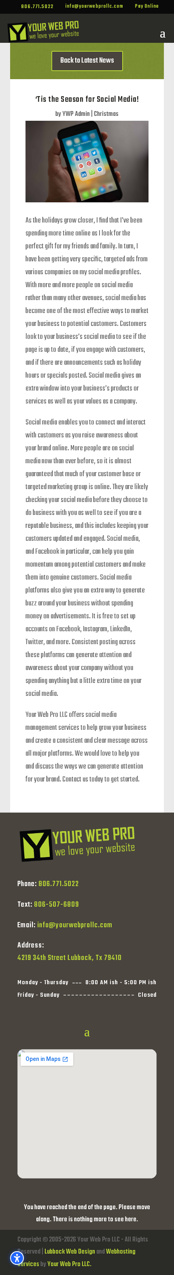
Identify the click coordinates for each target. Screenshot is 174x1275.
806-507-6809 (56, 905)
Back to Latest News (87, 61)
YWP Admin (76, 114)
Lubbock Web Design (70, 1252)
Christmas (106, 114)
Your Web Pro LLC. (69, 1264)
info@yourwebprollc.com (74, 925)
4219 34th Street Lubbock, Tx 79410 (69, 958)
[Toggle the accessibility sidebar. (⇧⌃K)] (17, 1258)
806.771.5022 (58, 884)
